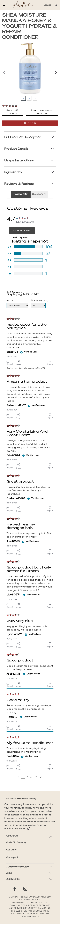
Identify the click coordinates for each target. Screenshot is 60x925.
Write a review (21, 231)
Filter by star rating (39, 300)
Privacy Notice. (18, 829)
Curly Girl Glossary (16, 842)
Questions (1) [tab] (39, 194)
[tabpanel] (30, 490)
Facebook (15, 889)
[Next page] (41, 777)
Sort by (10, 300)
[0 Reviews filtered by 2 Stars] (28, 266)
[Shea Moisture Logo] (23, 4)
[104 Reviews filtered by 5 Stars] (28, 246)
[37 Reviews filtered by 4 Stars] (28, 253)
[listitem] (24, 99)
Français (47, 5)
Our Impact (12, 857)
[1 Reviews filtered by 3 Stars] (28, 260)
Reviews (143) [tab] (20, 194)
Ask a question (21, 237)
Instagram (25, 889)
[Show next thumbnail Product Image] (54, 72)
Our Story (11, 850)
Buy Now (30, 123)
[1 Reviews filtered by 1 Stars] (28, 273)
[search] (56, 5)
